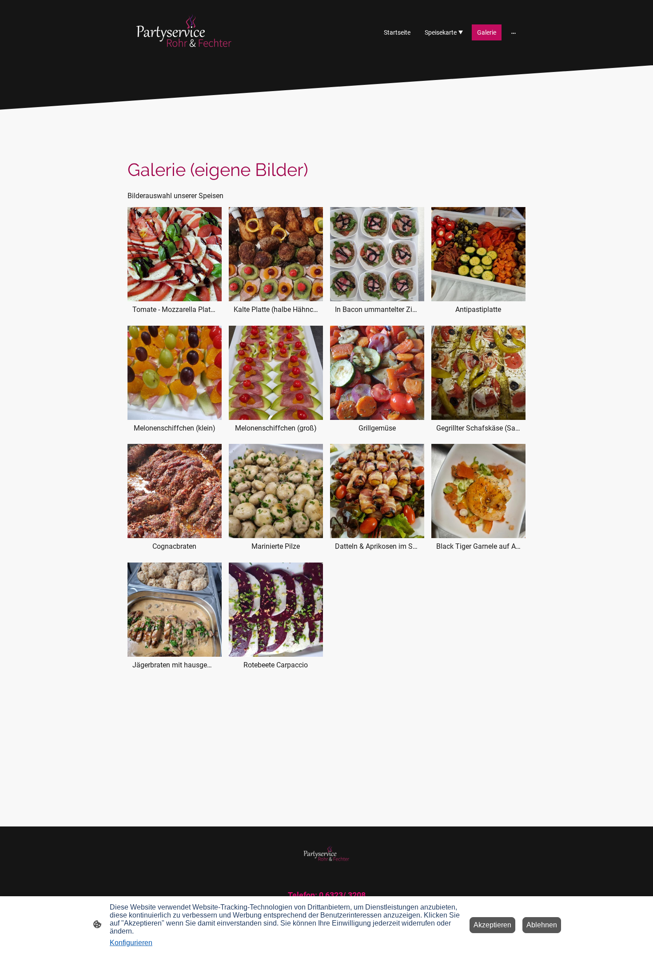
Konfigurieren (131, 942)
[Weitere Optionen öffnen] (513, 32)
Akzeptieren (492, 925)
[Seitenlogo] (184, 32)
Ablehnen (541, 925)
